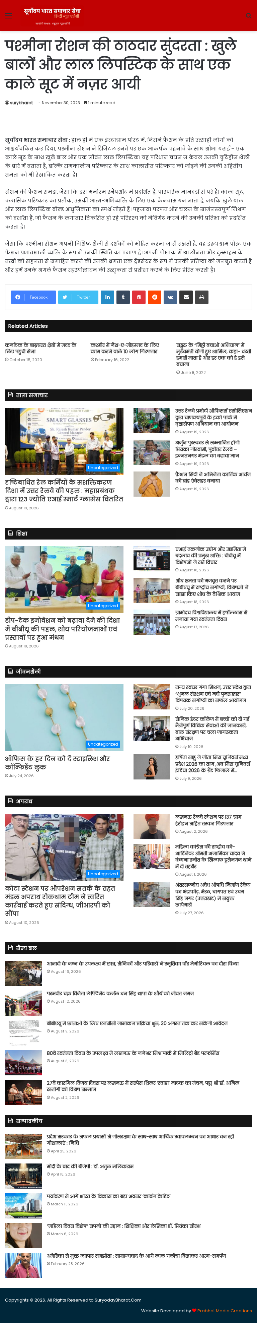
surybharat (21, 103)
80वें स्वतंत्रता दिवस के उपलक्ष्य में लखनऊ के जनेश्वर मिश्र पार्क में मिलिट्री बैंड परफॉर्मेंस (133, 1053)
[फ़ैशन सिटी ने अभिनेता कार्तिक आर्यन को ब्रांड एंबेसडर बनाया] (152, 484)
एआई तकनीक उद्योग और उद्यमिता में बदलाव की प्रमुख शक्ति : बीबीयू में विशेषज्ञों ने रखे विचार (210, 556)
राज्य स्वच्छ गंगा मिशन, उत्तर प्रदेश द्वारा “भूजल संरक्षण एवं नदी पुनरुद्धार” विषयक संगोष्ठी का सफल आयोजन (213, 694)
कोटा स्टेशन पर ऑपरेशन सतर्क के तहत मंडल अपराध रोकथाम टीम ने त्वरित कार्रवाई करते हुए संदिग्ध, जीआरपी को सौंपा (60, 901)
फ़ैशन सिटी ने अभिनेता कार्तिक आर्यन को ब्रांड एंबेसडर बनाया (213, 478)
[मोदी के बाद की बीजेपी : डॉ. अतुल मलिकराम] (23, 1176)
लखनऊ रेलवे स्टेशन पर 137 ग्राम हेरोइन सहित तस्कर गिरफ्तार (208, 820)
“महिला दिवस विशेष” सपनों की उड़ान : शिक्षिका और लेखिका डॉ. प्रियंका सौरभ (123, 1226)
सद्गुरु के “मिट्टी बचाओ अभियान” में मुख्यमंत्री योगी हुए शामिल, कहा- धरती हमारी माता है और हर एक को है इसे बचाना (213, 355)
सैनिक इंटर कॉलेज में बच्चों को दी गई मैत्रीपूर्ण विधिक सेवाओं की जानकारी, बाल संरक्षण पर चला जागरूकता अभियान (212, 729)
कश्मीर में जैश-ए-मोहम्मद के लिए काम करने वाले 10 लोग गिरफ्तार (125, 348)
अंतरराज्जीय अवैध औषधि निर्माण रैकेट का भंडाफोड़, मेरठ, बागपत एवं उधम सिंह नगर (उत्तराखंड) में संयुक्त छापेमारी (212, 895)
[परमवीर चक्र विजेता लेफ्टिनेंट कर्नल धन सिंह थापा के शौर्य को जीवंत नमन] (23, 1003)
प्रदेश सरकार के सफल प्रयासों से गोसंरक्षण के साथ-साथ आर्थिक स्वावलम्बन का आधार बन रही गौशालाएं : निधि (140, 1140)
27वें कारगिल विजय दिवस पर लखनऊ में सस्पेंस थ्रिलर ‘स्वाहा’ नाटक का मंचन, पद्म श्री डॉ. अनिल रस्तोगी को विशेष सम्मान (143, 1086)
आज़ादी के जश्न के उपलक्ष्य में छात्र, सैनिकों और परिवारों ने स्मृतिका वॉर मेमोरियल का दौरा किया (143, 963)
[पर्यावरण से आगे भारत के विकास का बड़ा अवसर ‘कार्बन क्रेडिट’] (23, 1205)
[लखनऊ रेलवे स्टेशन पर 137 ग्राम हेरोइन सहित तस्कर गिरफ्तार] (152, 826)
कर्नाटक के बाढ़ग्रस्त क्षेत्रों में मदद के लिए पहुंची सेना (40, 348)
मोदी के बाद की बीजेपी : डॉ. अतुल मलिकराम (90, 1166)
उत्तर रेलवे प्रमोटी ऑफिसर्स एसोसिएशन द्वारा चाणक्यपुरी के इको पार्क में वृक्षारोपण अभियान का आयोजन (213, 417)
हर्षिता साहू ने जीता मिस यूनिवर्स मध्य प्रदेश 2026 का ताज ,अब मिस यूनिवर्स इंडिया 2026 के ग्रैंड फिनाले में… (212, 764)
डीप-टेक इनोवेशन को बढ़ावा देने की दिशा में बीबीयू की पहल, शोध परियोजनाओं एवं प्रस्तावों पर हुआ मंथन (62, 628)
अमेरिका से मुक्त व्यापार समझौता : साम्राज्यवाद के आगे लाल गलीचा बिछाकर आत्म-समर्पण (136, 1256)
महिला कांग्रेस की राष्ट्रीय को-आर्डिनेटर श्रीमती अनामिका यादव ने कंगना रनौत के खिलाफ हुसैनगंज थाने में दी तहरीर (213, 856)
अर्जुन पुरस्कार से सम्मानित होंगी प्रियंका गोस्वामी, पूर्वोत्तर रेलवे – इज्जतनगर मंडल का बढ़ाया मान (207, 449)
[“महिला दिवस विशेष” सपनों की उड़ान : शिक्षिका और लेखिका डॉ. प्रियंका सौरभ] (23, 1235)
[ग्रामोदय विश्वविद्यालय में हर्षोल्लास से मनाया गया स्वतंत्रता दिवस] (152, 622)
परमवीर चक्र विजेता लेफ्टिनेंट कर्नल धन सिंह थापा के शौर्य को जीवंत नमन (120, 993)
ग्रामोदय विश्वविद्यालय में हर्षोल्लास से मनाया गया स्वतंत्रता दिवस (211, 616)
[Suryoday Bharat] (52, 15)
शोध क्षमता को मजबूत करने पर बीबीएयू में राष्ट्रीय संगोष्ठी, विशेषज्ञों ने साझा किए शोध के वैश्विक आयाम (211, 587)
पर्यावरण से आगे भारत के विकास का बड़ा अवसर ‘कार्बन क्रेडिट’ (109, 1196)
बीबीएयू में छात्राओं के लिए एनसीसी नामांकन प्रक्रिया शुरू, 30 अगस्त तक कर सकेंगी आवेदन (137, 1023)
